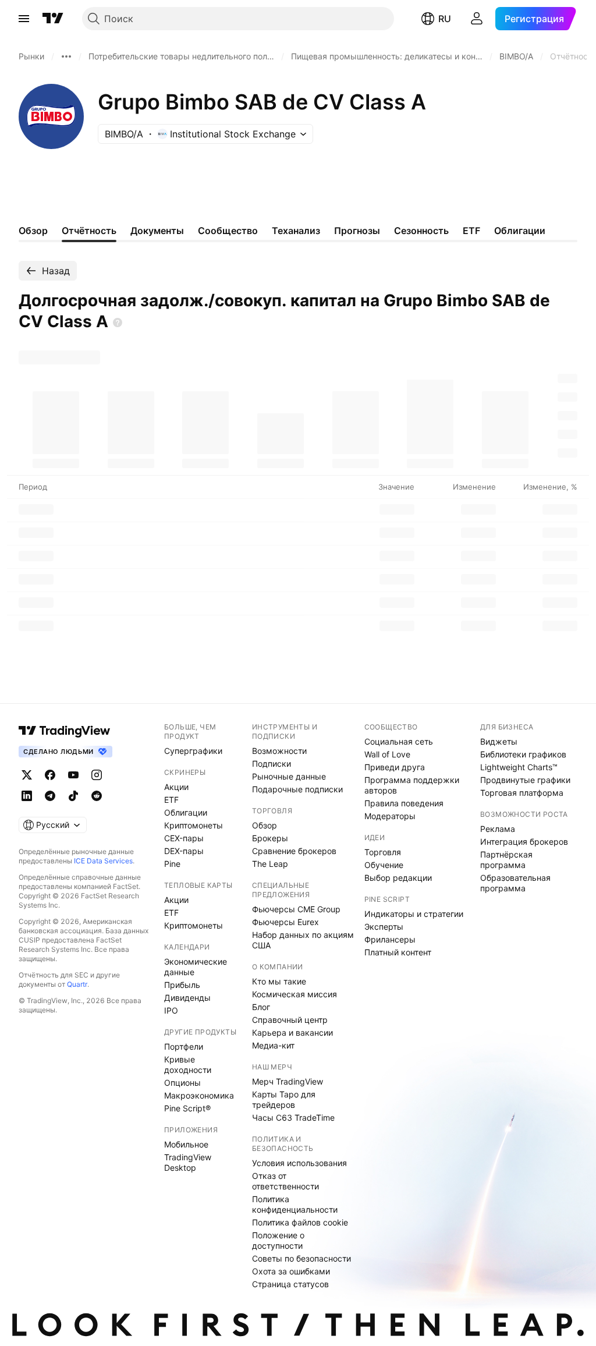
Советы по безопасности (301, 1258)
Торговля (382, 852)
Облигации (185, 812)
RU (444, 18)
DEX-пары (184, 851)
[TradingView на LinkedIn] (27, 796)
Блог (261, 1007)
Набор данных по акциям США (303, 940)
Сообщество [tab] (228, 230)
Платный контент (397, 952)
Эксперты (383, 926)
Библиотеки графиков (523, 754)
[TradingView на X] (27, 775)
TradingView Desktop (187, 1162)
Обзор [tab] (33, 230)
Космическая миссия (294, 994)
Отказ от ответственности (285, 1181)
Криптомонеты (193, 825)
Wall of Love (387, 754)
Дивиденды (187, 998)
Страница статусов (290, 1284)
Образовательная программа (515, 883)
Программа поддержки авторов (411, 785)
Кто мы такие (279, 981)
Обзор (264, 825)
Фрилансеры (390, 939)
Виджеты (498, 741)
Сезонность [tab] (421, 230)
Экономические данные (195, 967)
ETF (171, 800)
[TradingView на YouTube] (73, 775)
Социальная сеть (398, 741)
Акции (176, 787)
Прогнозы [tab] (357, 230)
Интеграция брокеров (524, 841)
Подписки (271, 763)
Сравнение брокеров (294, 851)
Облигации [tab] (519, 230)
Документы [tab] (157, 230)
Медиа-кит (273, 1045)
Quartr (77, 984)
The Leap (270, 864)
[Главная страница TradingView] (52, 18)
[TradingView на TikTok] (73, 796)
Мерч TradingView (287, 1081)
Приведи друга (394, 767)
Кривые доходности (187, 1064)
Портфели (183, 1046)
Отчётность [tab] (89, 230)
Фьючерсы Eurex (285, 922)
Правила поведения (404, 803)
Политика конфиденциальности (295, 1204)
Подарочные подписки (297, 789)
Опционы (182, 1083)
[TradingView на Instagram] (96, 775)
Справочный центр (290, 1020)
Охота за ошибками (291, 1271)
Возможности (279, 751)
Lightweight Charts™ (519, 767)
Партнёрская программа (506, 859)
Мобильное (186, 1144)
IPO (171, 1010)
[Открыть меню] (24, 18)
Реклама (497, 829)
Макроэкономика (199, 1095)
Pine (172, 864)
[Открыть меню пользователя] (476, 18)
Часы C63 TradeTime (293, 1117)
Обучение (383, 865)
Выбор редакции (398, 878)
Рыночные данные (289, 776)
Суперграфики (193, 751)
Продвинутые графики (525, 780)
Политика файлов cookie (300, 1222)
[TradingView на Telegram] (50, 796)
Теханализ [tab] (296, 230)
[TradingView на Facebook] (50, 775)
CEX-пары (184, 838)
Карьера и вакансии (292, 1032)
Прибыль (182, 985)
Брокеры (270, 838)
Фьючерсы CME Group (296, 909)
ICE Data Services (103, 860)
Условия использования (299, 1163)
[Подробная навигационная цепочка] (66, 56)
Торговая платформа (521, 793)
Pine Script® (187, 1108)
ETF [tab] (471, 230)
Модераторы (390, 816)
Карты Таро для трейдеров (283, 1099)
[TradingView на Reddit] (96, 796)
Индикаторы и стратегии (413, 914)
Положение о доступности (278, 1240)
